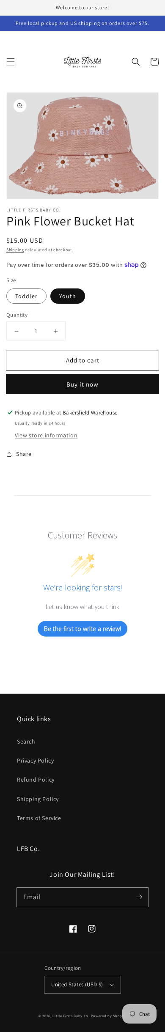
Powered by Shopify (109, 1015)
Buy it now (82, 384)
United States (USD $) (77, 984)
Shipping (15, 250)
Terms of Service (39, 818)
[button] (10, 61)
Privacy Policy (35, 760)
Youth (67, 296)
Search (26, 741)
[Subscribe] (138, 897)
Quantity (17, 314)
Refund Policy (36, 779)
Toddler (26, 296)
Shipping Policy (38, 799)
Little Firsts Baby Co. (70, 1015)
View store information (46, 435)
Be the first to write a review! (82, 629)
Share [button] (24, 454)
